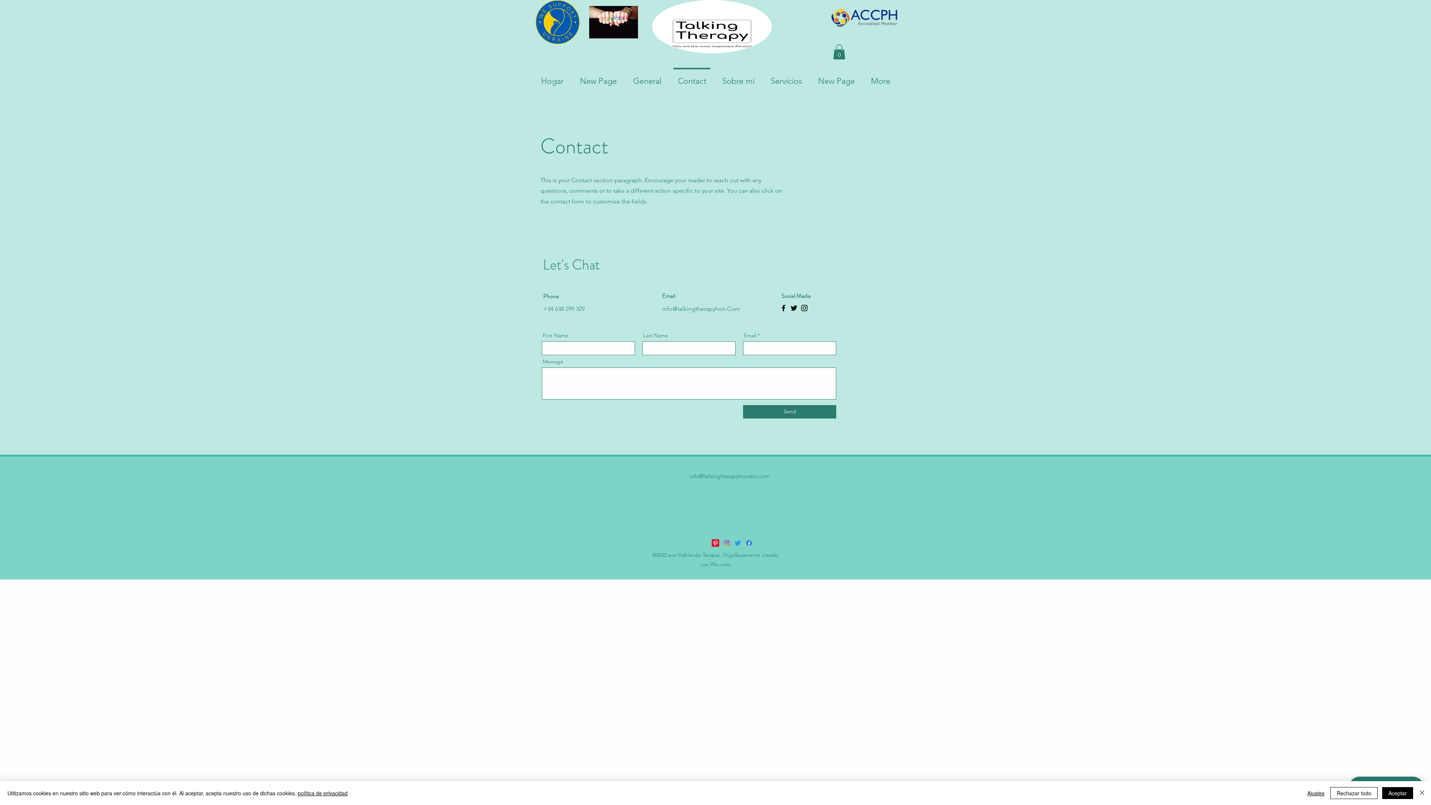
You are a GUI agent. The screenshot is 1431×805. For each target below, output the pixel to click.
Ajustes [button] (1315, 793)
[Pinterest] (715, 543)
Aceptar (1398, 793)
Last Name (655, 335)
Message (553, 361)
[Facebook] (783, 308)
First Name (555, 335)
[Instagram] (804, 308)
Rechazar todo (1354, 793)
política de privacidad (323, 793)
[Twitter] (794, 308)
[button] (839, 52)
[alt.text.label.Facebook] (749, 543)
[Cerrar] (1422, 793)
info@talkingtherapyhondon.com (729, 476)
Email (750, 335)
